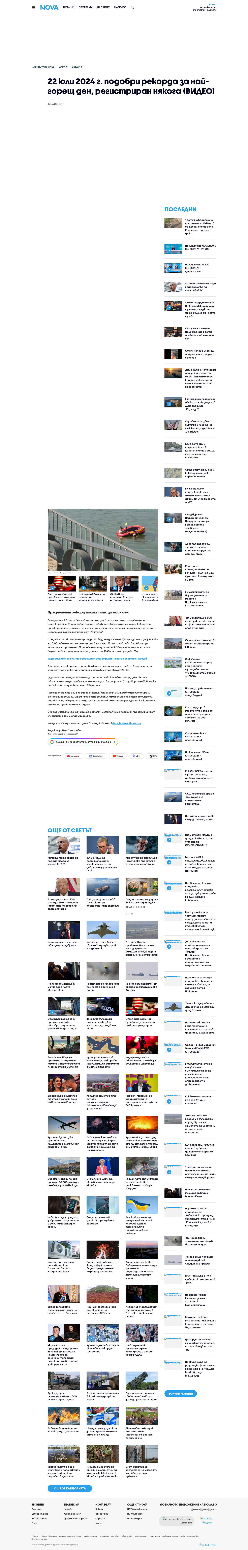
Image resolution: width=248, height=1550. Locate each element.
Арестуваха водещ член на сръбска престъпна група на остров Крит (141, 860)
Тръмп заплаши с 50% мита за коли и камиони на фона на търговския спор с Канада (63, 904)
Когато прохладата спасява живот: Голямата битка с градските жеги (61, 1267)
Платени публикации (40, 1539)
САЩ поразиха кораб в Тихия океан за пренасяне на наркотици (103, 902)
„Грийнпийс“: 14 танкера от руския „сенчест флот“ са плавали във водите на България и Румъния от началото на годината (200, 378)
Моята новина (39, 1518)
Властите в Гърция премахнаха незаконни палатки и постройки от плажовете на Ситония (64, 1062)
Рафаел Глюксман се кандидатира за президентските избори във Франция (142, 1100)
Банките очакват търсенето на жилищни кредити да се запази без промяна (200, 1322)
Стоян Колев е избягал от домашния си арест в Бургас (200, 354)
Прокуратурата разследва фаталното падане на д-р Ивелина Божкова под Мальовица (200, 1368)
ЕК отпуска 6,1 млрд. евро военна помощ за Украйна (101, 1181)
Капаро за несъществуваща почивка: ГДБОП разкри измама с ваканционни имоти (199, 573)
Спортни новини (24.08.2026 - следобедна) (195, 736)
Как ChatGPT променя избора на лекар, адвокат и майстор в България (199, 776)
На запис (103, 7)
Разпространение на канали (70, 1536)
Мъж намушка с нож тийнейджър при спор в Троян (200, 1279)
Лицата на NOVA (72, 1514)
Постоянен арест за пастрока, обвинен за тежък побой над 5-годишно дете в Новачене (199, 984)
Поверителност (141, 1536)
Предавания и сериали (76, 1518)
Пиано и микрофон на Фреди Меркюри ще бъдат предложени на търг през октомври (101, 1267)
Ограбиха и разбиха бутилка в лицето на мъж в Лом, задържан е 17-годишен (200, 426)
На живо (120, 7)
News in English (134, 1518)
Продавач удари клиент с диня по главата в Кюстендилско (196, 1299)
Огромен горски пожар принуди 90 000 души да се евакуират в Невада (63, 1181)
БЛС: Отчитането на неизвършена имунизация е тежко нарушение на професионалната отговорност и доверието (198, 1074)
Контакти (115, 1536)
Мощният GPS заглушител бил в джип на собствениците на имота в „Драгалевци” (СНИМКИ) (200, 864)
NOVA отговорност (137, 1509)
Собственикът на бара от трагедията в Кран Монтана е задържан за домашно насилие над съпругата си (102, 1143)
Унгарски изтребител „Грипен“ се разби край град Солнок (101, 945)
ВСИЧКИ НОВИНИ (180, 1393)
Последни (37, 1509)
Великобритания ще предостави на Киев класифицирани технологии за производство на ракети (139, 1225)
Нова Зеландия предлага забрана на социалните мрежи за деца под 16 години (63, 1222)
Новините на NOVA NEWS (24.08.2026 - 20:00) (200, 247)
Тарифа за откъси (90, 1536)
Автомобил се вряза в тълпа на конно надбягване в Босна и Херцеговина (140, 1433)
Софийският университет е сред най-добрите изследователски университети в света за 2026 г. (200, 667)
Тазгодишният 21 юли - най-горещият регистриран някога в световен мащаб (97, 658)
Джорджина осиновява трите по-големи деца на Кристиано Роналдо (62, 1098)
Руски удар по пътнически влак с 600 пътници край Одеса (62, 1396)
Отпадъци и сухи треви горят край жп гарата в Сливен (200, 643)
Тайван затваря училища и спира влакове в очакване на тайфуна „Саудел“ (142, 1183)
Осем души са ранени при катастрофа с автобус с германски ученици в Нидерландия (62, 1023)
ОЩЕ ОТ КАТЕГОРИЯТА (70, 1488)
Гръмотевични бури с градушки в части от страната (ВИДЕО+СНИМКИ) (199, 839)
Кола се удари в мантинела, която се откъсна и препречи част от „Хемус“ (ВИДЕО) (199, 714)
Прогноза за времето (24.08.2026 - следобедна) (199, 692)
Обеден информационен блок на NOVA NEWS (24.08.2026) (200, 1048)
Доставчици (104, 1536)
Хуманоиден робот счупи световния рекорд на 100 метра (103, 1348)
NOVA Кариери (135, 1514)
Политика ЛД (155, 1536)
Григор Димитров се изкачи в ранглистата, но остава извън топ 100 (200, 1344)
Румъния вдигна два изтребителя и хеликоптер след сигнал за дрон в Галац (63, 1142)
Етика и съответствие (189, 1536)
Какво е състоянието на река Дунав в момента (199, 1100)
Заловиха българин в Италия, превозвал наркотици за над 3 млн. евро (102, 1023)
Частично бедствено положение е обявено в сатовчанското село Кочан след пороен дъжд (199, 226)
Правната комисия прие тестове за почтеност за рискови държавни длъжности (199, 1027)
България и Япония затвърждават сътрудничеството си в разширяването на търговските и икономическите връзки (200, 921)
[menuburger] (33, 7)
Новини (68, 7)
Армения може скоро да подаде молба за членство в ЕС (63, 860)
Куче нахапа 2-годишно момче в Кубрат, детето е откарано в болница (200, 1149)
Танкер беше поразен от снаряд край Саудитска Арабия (141, 986)
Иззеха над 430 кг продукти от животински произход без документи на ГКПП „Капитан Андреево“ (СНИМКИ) (200, 1217)
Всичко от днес (40, 1514)
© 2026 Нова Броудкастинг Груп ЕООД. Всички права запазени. (55, 1545)
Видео (35, 1523)
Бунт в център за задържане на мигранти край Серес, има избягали (141, 1471)
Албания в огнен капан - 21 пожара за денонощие (63, 1430)
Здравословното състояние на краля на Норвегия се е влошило (62, 1309)
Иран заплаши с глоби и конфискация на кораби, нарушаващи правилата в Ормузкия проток (103, 1062)
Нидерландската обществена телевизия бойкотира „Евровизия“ (141, 1060)
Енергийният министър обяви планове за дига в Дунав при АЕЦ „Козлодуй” (200, 404)
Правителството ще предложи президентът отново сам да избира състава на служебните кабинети (200, 891)
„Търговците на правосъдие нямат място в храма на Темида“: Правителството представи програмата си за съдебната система (199, 953)
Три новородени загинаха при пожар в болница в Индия (103, 986)
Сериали (100, 1518)
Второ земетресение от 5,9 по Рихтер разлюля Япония (103, 1396)
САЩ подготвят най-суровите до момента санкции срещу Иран (140, 1021)
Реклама (35, 1536)
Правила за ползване (170, 1536)
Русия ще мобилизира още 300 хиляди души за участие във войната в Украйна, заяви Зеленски (102, 1471)
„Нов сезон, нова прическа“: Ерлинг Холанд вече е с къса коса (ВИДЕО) (139, 1350)
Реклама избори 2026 (49, 1536)
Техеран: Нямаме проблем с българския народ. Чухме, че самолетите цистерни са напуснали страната (142, 948)
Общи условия (127, 1536)
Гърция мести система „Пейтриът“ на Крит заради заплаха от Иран (141, 1396)
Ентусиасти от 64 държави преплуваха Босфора (100, 1220)
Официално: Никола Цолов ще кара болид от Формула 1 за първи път (199, 333)
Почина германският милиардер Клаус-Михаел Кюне (61, 986)
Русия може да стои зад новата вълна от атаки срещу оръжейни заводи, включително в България (142, 1142)
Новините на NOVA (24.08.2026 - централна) (197, 268)
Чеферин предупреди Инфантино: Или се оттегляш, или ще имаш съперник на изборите (200, 1172)
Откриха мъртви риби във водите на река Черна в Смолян (199, 473)
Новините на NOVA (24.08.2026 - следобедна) (197, 755)
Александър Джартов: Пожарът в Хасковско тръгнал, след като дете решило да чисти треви (200, 309)
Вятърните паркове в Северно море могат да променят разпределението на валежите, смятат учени (141, 1270)
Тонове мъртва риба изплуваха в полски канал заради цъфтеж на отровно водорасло (64, 1471)
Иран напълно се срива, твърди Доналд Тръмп (63, 944)
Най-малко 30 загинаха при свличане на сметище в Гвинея (101, 1309)
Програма (86, 7)
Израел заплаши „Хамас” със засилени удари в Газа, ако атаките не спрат (141, 1311)
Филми (98, 1523)
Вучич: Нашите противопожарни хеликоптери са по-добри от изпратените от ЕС (102, 864)
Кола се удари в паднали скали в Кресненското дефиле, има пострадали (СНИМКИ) (200, 450)
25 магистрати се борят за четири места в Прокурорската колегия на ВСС (197, 599)
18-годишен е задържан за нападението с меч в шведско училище (102, 1431)
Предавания (101, 1514)
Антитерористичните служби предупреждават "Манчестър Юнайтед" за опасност (102, 1102)
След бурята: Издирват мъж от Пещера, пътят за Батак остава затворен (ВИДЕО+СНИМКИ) (197, 523)
